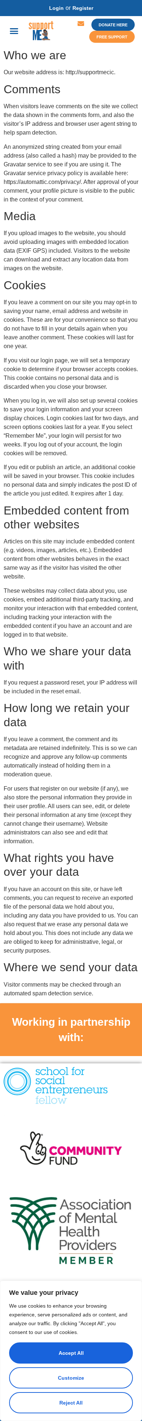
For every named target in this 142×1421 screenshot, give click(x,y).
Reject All (71, 1403)
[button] (14, 31)
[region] (71, 1351)
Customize (71, 1378)
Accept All (71, 1353)
